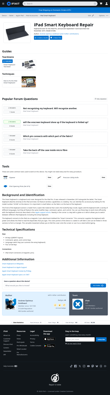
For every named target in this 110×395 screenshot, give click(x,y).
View (49, 177)
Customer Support (6, 340)
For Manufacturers (22, 353)
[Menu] (3, 4)
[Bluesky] (97, 366)
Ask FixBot (96, 285)
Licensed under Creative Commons (60, 391)
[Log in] (106, 4)
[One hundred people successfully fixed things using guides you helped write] (55, 305)
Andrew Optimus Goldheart (50, 34)
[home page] (13, 4)
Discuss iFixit (8, 344)
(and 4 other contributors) (69, 34)
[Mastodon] (92, 366)
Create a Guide (42, 38)
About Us (6, 335)
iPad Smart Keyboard (47, 15)
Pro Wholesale (22, 346)
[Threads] (101, 366)
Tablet (11, 15)
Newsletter (7, 351)
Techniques (8, 73)
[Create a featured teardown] (59, 305)
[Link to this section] (1, 195)
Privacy (32, 339)
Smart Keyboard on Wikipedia (13, 264)
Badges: (62, 300)
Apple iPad (20, 15)
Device (4, 15)
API (4, 355)
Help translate (8, 366)
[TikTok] (71, 366)
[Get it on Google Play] (49, 345)
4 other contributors (58, 295)
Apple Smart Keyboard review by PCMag (16, 271)
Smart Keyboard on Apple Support (14, 267)
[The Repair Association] (105, 366)
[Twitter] (80, 366)
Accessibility (34, 335)
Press (19, 335)
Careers (6, 348)
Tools (5, 166)
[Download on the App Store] (49, 339)
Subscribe (101, 339)
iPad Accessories (32, 15)
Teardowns (8, 56)
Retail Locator (22, 349)
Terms (32, 342)
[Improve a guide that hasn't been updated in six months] (64, 305)
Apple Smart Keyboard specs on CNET (15, 275)
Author (8, 295)
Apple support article (43, 212)
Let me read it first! (74, 344)
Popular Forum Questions (20, 99)
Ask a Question (101, 99)
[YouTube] (88, 366)
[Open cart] (101, 4)
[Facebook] (75, 366)
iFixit (87, 300)
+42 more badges (60, 308)
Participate (20, 342)
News (19, 339)
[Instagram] (84, 366)
